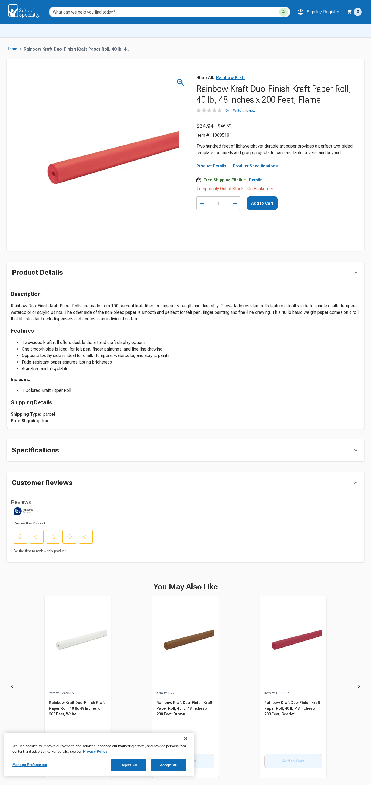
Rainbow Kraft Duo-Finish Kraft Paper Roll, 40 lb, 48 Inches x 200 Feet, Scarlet (292, 708)
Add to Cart (262, 203)
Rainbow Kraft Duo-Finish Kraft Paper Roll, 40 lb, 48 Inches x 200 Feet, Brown (184, 708)
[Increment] (234, 203)
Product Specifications (255, 166)
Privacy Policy (95, 751)
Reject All (129, 765)
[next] (359, 687)
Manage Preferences (29, 765)
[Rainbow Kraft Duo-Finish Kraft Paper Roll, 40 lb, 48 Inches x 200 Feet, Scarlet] (293, 643)
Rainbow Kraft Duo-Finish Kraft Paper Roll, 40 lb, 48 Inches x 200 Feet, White (77, 708)
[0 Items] (349, 12)
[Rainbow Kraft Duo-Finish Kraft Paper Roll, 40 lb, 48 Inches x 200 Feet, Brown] (185, 643)
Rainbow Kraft (230, 77)
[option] (78, 687)
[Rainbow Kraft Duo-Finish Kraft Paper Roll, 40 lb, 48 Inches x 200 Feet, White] (78, 643)
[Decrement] (201, 203)
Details (256, 179)
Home (12, 49)
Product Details (211, 166)
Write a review (244, 110)
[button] (318, 12)
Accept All (168, 765)
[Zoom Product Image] (181, 82)
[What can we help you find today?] (283, 12)
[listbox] (185, 687)
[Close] (186, 739)
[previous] (12, 687)
